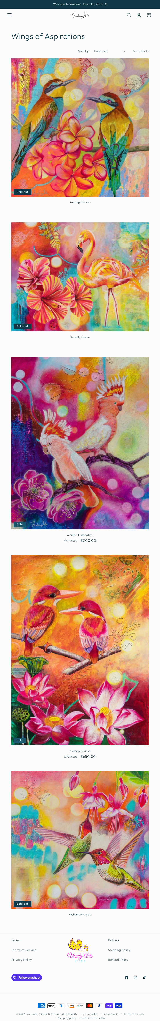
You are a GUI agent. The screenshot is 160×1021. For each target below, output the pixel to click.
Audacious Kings (80, 750)
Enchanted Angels (80, 914)
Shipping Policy (119, 950)
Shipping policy (67, 1018)
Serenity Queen (80, 337)
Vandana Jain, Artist (39, 1013)
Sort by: (84, 51)
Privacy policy (111, 1013)
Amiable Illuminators (80, 534)
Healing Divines (80, 202)
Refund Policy (118, 960)
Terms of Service (24, 950)
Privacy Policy (21, 960)
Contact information (93, 1018)
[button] (9, 15)
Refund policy (90, 1013)
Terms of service (134, 1013)
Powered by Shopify (65, 1013)
